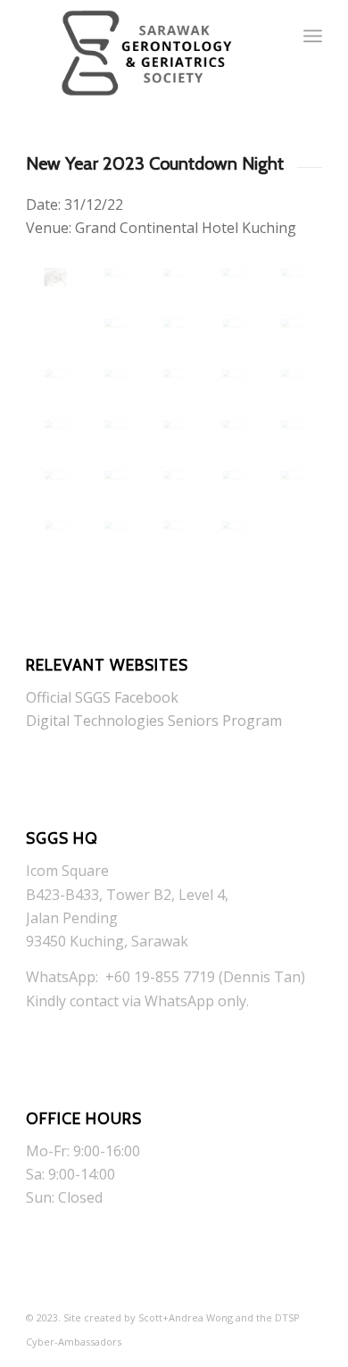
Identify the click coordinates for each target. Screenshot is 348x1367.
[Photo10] (115, 378)
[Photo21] (174, 479)
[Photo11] (174, 378)
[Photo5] (115, 328)
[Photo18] (291, 429)
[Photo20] (115, 479)
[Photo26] (55, 277)
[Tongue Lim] (174, 277)
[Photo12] (232, 378)
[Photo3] (232, 277)
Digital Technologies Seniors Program (154, 720)
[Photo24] (55, 529)
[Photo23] (291, 479)
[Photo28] (232, 529)
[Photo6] (174, 328)
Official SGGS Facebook (102, 697)
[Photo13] (291, 378)
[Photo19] (55, 479)
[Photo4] (291, 277)
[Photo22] (232, 479)
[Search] (273, 35)
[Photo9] (55, 378)
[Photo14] (55, 429)
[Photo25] (115, 529)
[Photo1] (115, 277)
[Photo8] (291, 328)
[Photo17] (232, 429)
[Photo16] (174, 429)
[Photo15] (115, 429)
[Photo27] (174, 529)
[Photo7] (232, 328)
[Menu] (312, 35)
